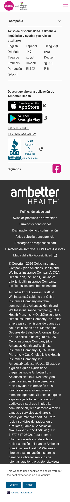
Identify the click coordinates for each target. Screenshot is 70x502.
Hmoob (31, 63)
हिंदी (46, 69)
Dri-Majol (14, 52)
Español (31, 46)
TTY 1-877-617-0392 (22, 134)
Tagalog (13, 57)
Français (14, 63)
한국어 (48, 63)
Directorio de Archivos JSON (24, 249)
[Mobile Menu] (65, 6)
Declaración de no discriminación (35, 230)
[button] (19, 493)
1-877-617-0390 (18, 128)
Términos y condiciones (35, 224)
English (13, 46)
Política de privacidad (35, 212)
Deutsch (49, 57)
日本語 (30, 69)
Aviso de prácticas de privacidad (35, 218)
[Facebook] (54, 168)
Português (15, 69)
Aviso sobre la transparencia (35, 237)
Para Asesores (55, 249)
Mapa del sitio (23, 255)
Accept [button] (29, 484)
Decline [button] (14, 484)
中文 (29, 52)
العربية (30, 57)
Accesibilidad (43, 255)
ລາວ (47, 52)
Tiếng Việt (51, 46)
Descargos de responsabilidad (35, 243)
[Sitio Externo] (25, 149)
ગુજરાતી (13, 74)
